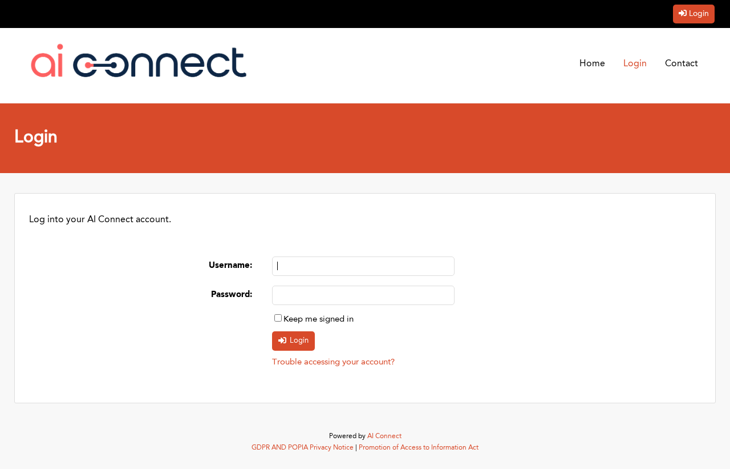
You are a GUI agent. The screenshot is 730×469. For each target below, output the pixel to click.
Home (592, 64)
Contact (681, 64)
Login (699, 14)
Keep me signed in (318, 319)
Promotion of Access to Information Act (418, 447)
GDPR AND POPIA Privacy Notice (303, 447)
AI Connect (384, 436)
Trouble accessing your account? (333, 362)
